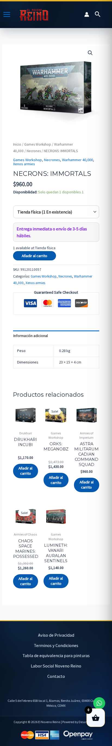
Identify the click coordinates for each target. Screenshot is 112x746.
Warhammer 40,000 (77, 159)
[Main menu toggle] (7, 14)
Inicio (17, 144)
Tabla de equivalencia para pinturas (56, 655)
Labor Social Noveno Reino (56, 666)
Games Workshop (37, 144)
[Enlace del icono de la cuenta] (86, 14)
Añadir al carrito (34, 255)
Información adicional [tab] (30, 335)
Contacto (56, 676)
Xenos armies (24, 163)
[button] (98, 14)
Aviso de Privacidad (56, 635)
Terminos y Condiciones (56, 645)
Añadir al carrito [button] (25, 471)
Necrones (34, 151)
